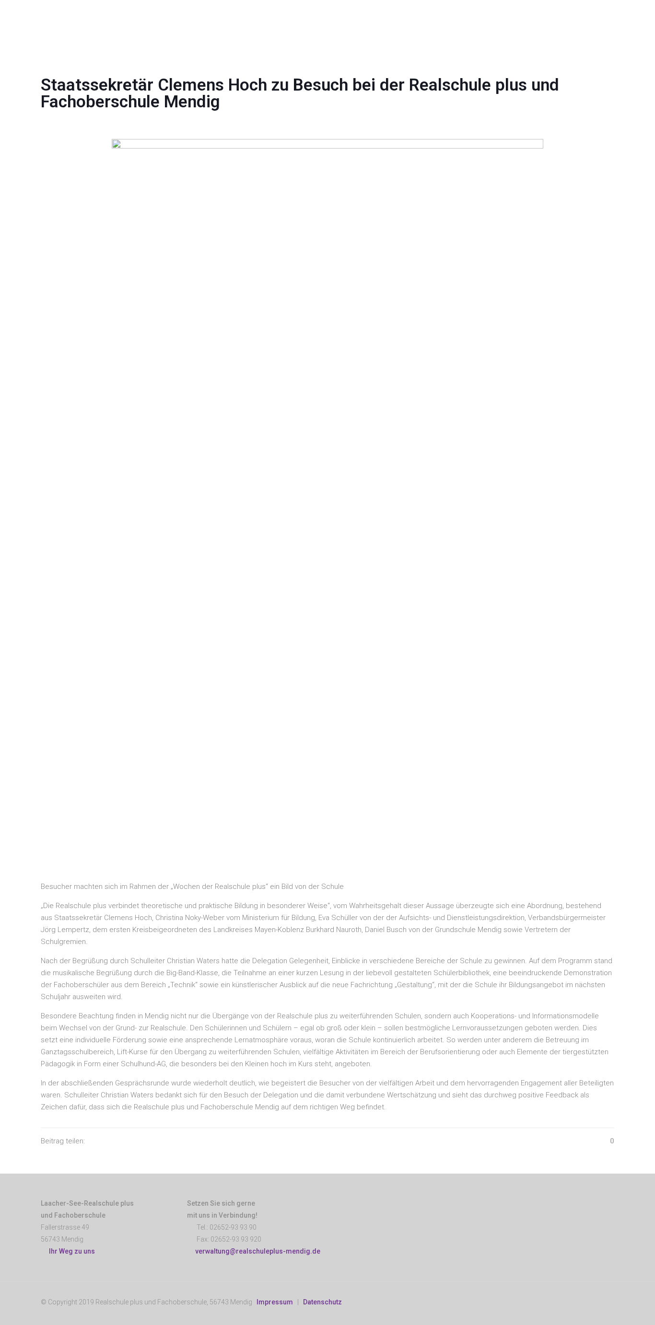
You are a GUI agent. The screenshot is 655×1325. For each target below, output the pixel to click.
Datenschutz (322, 1302)
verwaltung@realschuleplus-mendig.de (257, 1251)
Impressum (275, 1302)
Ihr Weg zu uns (70, 1251)
